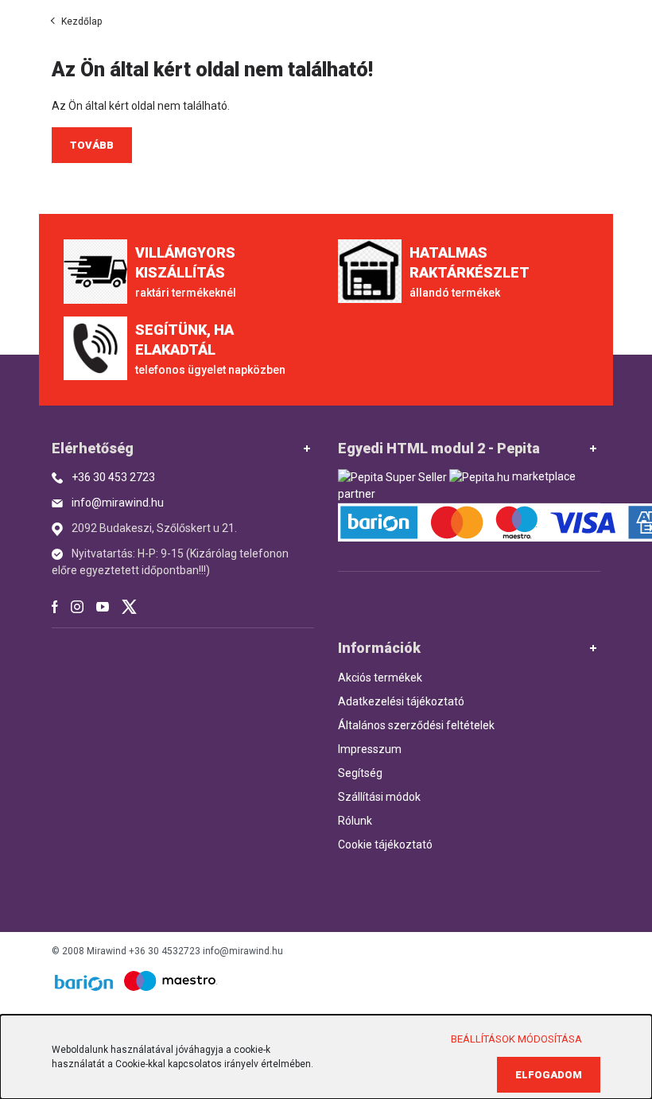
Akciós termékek (380, 677)
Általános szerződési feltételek (416, 725)
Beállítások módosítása (516, 1039)
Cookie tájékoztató (385, 844)
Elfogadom (548, 1075)
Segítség (360, 773)
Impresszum (370, 749)
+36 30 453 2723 (113, 477)
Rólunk (355, 820)
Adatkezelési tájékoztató (401, 701)
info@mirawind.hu (118, 502)
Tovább (92, 145)
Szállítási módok (379, 796)
